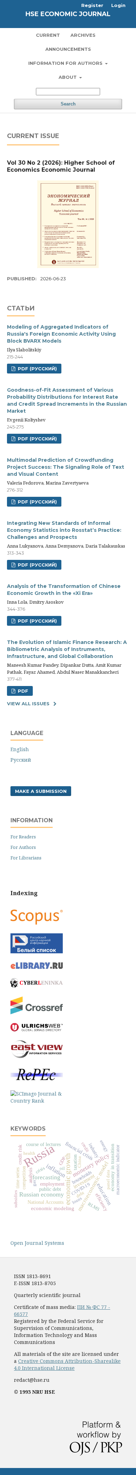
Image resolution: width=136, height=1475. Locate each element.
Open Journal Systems (37, 1243)
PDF (22, 691)
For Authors (23, 847)
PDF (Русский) (36, 368)
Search (68, 104)
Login (118, 5)
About (68, 77)
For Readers (23, 836)
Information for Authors (66, 63)
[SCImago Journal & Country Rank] (36, 1100)
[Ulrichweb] (36, 1029)
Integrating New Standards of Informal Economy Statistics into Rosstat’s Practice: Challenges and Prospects (64, 530)
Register (92, 5)
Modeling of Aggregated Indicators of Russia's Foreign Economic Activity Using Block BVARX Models (61, 334)
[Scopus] (36, 922)
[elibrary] (36, 967)
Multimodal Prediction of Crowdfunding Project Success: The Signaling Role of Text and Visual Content (65, 467)
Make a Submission (41, 791)
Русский (20, 759)
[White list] (36, 951)
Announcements (68, 49)
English (19, 749)
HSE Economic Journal (68, 14)
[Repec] (36, 1079)
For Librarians (25, 858)
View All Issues (28, 703)
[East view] (36, 1056)
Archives (83, 35)
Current (48, 35)
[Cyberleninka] (36, 985)
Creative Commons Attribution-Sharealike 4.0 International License (67, 1364)
